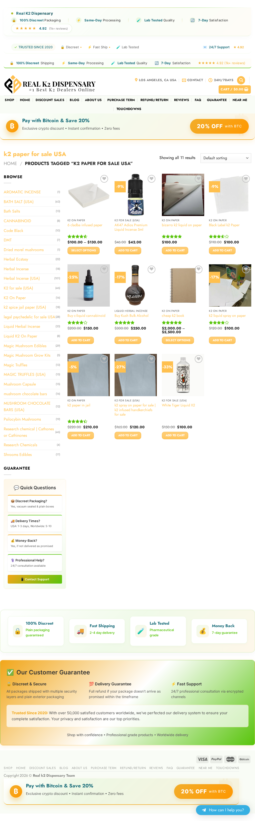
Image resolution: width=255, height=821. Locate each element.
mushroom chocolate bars (25, 393)
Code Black (13, 230)
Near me (240, 100)
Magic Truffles (15, 365)
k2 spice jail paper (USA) (25, 307)
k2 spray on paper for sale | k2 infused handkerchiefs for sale (135, 410)
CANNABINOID (17, 221)
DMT (7, 240)
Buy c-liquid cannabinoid (86, 315)
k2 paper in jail (78, 405)
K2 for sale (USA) (18, 288)
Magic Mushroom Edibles (25, 345)
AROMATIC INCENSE (22, 192)
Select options (83, 250)
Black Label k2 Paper (224, 225)
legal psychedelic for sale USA (29, 317)
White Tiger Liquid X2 (178, 405)
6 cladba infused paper (84, 225)
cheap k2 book (173, 315)
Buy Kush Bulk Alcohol (131, 315)
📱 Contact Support (34, 579)
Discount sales (50, 100)
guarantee (217, 100)
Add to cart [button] (127, 250)
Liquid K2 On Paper (20, 336)
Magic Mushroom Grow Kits (27, 355)
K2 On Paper (15, 298)
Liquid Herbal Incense (22, 326)
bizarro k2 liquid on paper (182, 225)
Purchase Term (121, 100)
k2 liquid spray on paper (227, 315)
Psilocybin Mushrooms (22, 419)
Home (25, 100)
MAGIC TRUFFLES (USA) (25, 374)
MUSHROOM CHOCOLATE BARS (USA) (27, 406)
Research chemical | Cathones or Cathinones (29, 432)
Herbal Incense (16, 269)
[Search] (241, 80)
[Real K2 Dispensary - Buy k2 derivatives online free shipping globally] (50, 84)
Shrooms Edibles (18, 454)
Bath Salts (12, 211)
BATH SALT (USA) (19, 202)
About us (93, 100)
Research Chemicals (20, 445)
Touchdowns (129, 109)
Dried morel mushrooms (24, 250)
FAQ (198, 100)
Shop (9, 100)
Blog (74, 100)
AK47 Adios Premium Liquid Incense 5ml (131, 227)
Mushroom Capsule (20, 384)
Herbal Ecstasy (16, 259)
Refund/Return (154, 100)
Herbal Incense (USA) (22, 278)
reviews (181, 100)
